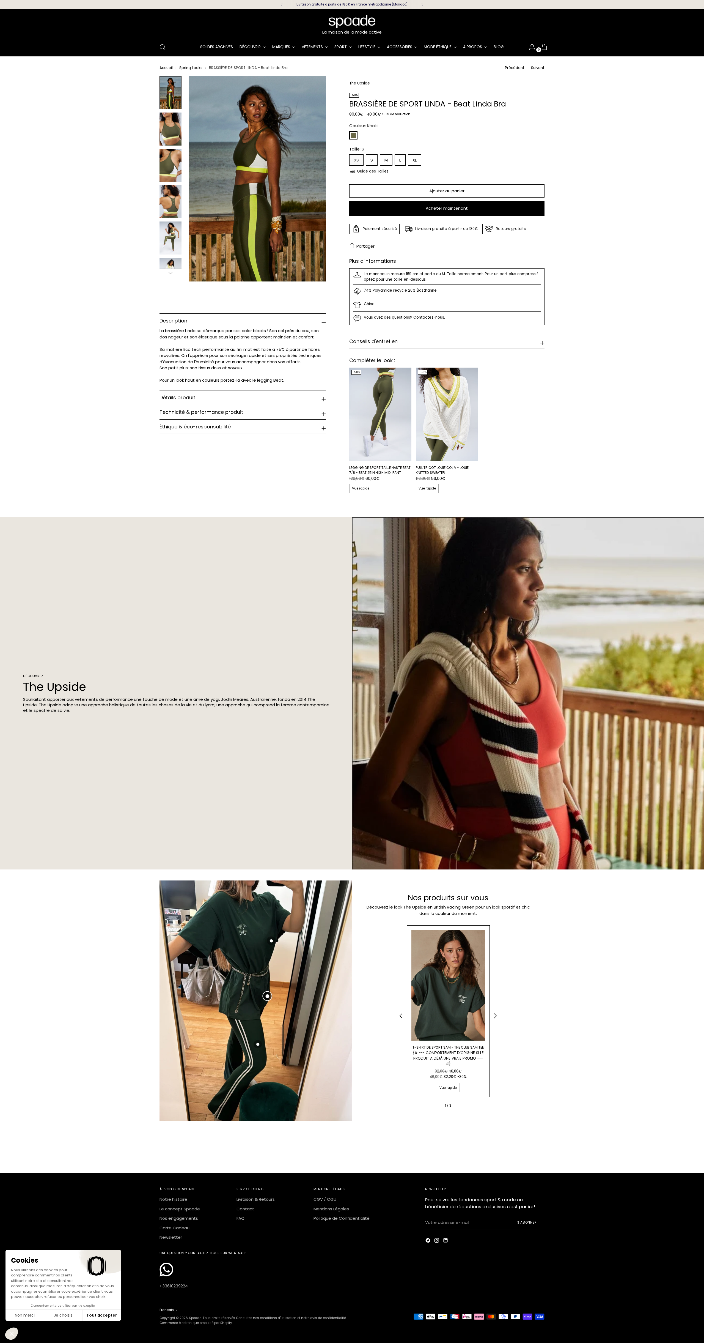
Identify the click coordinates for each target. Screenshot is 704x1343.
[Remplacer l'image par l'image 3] (171, 165)
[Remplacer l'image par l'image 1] (171, 92)
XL (415, 160)
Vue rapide (360, 488)
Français (167, 1310)
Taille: (356, 149)
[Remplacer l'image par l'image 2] (171, 129)
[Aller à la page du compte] (529, 47)
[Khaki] (353, 135)
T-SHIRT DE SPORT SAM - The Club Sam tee (448, 1047)
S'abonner (527, 1222)
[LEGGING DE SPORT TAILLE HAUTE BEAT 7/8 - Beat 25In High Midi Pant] (380, 414)
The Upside (414, 907)
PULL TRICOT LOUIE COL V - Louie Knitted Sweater (442, 470)
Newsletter (171, 1237)
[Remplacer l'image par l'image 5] (171, 238)
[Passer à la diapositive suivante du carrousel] (539, 1153)
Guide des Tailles (373, 171)
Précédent (514, 67)
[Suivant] (422, 4)
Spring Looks (190, 67)
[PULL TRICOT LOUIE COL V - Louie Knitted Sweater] (447, 414)
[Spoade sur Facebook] (428, 1241)
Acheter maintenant (447, 208)
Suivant (537, 67)
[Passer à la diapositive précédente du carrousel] (527, 1153)
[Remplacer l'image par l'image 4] (171, 201)
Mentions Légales (331, 1209)
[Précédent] (282, 4)
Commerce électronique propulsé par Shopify (196, 1323)
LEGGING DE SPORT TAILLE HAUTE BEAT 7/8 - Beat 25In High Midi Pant (380, 470)
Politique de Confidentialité (342, 1218)
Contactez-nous (428, 317)
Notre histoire (173, 1199)
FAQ (240, 1218)
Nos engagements (179, 1218)
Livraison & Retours (256, 1199)
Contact (245, 1209)
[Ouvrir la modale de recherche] (162, 47)
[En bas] (171, 273)
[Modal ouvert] (267, 996)
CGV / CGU (325, 1199)
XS (356, 160)
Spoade (195, 1318)
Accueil (166, 67)
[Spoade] (352, 21)
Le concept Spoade (180, 1209)
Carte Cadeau (174, 1228)
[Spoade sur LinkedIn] (446, 1241)
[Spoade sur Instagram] (437, 1241)
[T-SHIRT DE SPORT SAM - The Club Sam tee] (448, 985)
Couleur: (363, 125)
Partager (365, 246)
